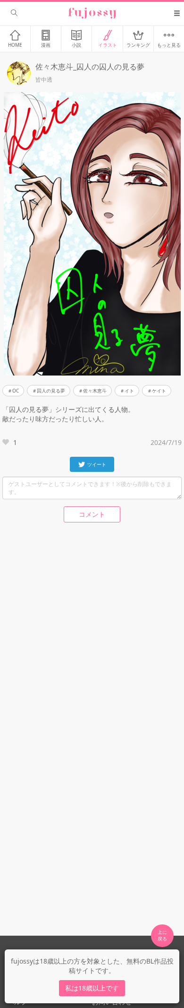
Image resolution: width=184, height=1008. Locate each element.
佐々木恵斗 (95, 390)
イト (129, 390)
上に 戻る (162, 935)
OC (15, 390)
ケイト (159, 390)
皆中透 (43, 80)
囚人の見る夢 (51, 390)
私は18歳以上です (92, 987)
